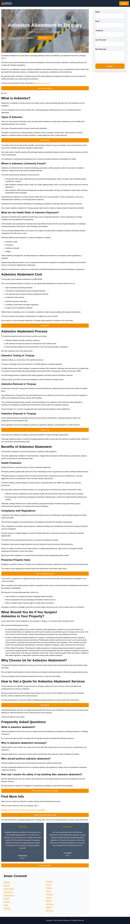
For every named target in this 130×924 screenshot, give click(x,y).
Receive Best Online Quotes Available (45, 791)
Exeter (6, 905)
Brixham (12, 810)
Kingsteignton (41, 810)
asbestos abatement (42, 83)
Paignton (4, 810)
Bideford (49, 901)
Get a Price (45, 325)
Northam (49, 907)
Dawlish (7, 898)
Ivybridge (7, 908)
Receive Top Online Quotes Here (45, 815)
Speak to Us (45, 430)
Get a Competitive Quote (45, 573)
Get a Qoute (45, 705)
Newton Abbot (20, 810)
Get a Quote (44, 38)
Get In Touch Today (45, 88)
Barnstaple (50, 904)
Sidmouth (49, 881)
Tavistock (49, 888)
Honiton (48, 885)
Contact (124, 3)
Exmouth (7, 902)
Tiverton (49, 898)
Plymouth (49, 894)
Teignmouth (30, 810)
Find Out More (45, 140)
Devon (48, 891)
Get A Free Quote (45, 865)
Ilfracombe (49, 911)
